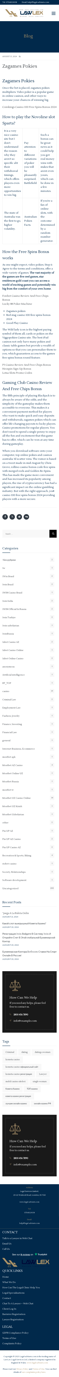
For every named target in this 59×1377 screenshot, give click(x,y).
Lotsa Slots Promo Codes (17, 372)
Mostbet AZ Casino (12, 765)
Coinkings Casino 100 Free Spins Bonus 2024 (29, 107)
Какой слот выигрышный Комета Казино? (24, 923)
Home (5, 1277)
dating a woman (42, 1052)
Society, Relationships (14, 872)
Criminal (10, 1052)
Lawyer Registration (13, 1319)
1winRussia (8, 633)
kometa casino (13, 1059)
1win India (7, 601)
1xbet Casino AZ (10, 642)
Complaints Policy (11, 1343)
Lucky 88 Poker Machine (17, 303)
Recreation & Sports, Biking (16, 855)
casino (5, 691)
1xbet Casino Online (12, 650)
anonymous (8, 666)
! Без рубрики (9, 560)
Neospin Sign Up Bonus (16, 368)
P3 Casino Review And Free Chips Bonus (26, 364)
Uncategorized (10, 888)
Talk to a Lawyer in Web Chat (17, 1238)
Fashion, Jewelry (11, 716)
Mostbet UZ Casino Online (16, 798)
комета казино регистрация (18, 1096)
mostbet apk (8, 757)
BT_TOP (6, 683)
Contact (6, 1298)
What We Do (9, 1282)
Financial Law (9, 732)
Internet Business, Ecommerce (18, 749)
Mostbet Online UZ (12, 773)
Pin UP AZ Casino (11, 839)
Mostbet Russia (10, 781)
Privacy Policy (22, 1369)
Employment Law (11, 707)
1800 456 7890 (21, 1014)
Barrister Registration (13, 1314)
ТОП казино (32, 1089)
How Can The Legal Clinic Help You (21, 1287)
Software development (14, 880)
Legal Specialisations (13, 1293)
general (6, 740)
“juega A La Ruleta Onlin (15, 913)
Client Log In (9, 1309)
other (5, 822)
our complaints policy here (33, 1372)
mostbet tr (8, 790)
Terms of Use (9, 1338)
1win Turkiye (9, 617)
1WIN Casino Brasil (12, 592)
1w (3, 568)
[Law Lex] (24, 13)
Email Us (6, 1243)
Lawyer (43, 1074)
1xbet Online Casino (12, 658)
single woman (40, 1081)
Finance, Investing (12, 724)
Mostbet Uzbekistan (13, 814)
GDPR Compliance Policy (15, 1333)
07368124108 (11, 2)
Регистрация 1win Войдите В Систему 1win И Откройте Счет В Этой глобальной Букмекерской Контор (28, 937)
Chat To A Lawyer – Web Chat (17, 1303)
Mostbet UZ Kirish (12, 806)
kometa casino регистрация (19, 1074)
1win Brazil (7, 584)
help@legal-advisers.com (38, 2)
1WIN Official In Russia (14, 609)
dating (24, 1052)
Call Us (6, 1249)
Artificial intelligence (13, 675)
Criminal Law (9, 699)
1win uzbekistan (10, 625)
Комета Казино (13, 1089)
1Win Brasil (8, 576)
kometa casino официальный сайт (22, 1067)
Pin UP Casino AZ (11, 847)
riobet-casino (9, 863)
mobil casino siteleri (15, 1081)
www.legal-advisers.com (29, 1202)
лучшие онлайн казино (16, 1103)
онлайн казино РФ (42, 1103)
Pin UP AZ (7, 831)
